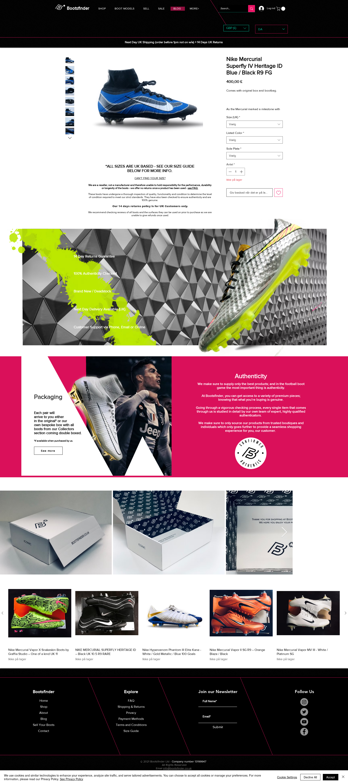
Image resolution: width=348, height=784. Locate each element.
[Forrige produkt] (2, 613)
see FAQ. (193, 188)
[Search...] (251, 8)
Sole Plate (233, 153)
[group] (174, 622)
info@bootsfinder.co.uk (177, 768)
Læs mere (232, 113)
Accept (330, 777)
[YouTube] (304, 722)
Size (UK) (233, 121)
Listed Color (235, 137)
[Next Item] (284, 533)
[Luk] (343, 777)
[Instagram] (304, 703)
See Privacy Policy (71, 779)
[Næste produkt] (345, 613)
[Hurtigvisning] (39, 613)
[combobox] (254, 128)
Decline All (310, 777)
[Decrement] (229, 176)
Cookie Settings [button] (287, 777)
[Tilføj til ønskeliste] (278, 197)
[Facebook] (304, 732)
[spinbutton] (235, 176)
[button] (124, 8)
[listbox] (236, 28)
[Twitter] (304, 712)
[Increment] (241, 176)
